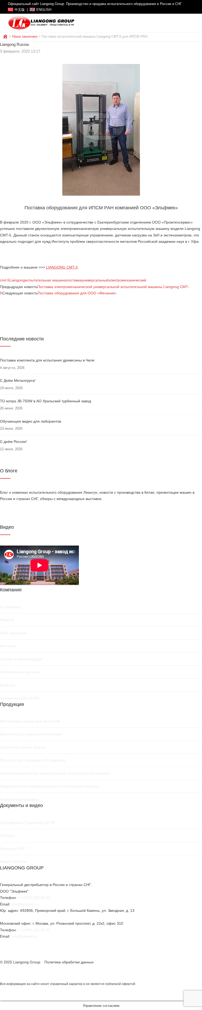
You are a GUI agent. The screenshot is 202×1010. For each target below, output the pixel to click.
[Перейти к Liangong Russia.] (6, 36)
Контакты (8, 646)
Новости (7, 620)
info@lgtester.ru (24, 904)
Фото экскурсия (13, 633)
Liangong (17, 280)
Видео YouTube (13, 861)
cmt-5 (4, 280)
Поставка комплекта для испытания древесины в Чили (47, 360)
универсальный (95, 280)
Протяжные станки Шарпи (22, 747)
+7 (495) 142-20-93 (34, 930)
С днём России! (13, 441)
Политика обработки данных (69, 962)
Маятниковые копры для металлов (30, 721)
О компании (10, 607)
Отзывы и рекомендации (21, 659)
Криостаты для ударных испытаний (30, 734)
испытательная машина (45, 280)
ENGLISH (43, 10)
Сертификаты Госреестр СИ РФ (27, 822)
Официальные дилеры (19, 672)
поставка (74, 280)
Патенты (7, 835)
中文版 (19, 10)
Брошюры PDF (13, 848)
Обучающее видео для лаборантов (30, 421)
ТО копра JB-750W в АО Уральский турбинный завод (45, 401)
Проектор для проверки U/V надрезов (32, 760)
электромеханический (127, 280)
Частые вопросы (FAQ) (19, 698)
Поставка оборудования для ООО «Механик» (77, 293)
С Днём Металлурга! (18, 380)
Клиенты (7, 685)
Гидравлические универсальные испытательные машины (49, 786)
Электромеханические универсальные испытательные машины (55, 773)
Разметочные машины (19, 799)
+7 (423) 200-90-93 (34, 897)
